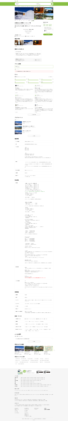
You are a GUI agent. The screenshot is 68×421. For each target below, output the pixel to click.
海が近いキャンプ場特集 (42, 399)
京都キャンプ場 (29, 383)
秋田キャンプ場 (36, 377)
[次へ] (52, 29)
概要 (15, 20)
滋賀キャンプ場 (32, 383)
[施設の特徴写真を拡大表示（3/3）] (37, 42)
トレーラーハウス (35, 390)
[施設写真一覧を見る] (24, 13)
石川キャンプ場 (35, 380)
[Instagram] (44, 409)
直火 (15, 395)
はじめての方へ (16, 410)
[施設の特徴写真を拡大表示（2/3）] (28, 42)
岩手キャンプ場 (29, 377)
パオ (39, 390)
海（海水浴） (23, 394)
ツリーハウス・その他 (43, 390)
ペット (16, 395)
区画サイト (29, 390)
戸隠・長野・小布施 (17, 358)
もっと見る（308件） (34, 114)
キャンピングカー (37, 394)
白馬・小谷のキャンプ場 (33, 6)
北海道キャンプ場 (22, 377)
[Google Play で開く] (48, 372)
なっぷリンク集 (16, 411)
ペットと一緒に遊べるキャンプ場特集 (25, 399)
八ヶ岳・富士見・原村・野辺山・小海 (25, 360)
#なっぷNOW (26, 410)
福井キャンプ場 (39, 380)
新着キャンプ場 (31, 399)
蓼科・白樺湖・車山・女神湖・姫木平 (34, 360)
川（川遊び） (20, 394)
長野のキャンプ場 (28, 6)
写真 (19, 20)
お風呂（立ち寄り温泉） (42, 394)
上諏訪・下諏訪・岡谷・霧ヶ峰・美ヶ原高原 (44, 360)
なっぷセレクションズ (27, 409)
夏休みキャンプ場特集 (32, 400)
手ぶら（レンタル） (31, 394)
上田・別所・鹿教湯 (36, 358)
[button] (24, 88)
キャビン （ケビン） (26, 390)
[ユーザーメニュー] (52, 1)
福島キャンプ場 (43, 377)
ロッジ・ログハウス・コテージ (18, 390)
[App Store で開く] (41, 372)
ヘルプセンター (35, 409)
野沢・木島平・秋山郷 (23, 358)
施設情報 (29, 20)
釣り (33, 394)
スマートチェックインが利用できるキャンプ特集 (19, 400)
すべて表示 (16, 92)
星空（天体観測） (46, 394)
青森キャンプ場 (26, 377)
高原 (26, 394)
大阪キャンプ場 (22, 383)
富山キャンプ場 (32, 380)
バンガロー (22, 390)
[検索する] (52, 4)
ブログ (24, 20)
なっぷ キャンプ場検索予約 (17, 6)
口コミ (21, 20)
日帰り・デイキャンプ (17, 394)
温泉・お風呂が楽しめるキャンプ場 (18, 399)
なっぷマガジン (26, 411)
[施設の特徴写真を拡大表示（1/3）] (19, 42)
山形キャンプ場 (39, 377)
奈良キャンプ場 (35, 383)
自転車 (52, 394)
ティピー (38, 390)
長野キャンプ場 (25, 380)
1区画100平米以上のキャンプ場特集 (36, 399)
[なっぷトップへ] (16, 1)
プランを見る (48, 34)
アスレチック (50, 394)
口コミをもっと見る (48, 32)
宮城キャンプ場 (32, 377)
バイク (35, 394)
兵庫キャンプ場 (25, 383)
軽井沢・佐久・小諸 (17, 360)
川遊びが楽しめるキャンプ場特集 (44, 400)
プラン (17, 20)
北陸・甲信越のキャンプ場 (23, 6)
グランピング (46, 390)
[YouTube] (49, 409)
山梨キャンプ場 (22, 380)
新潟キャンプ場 (29, 380)
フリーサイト (32, 390)
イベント (26, 20)
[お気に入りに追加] (23, 346)
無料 (27, 394)
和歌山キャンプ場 (39, 383)
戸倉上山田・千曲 (46, 358)
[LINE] (45, 409)
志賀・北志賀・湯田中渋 (30, 358)
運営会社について (16, 409)
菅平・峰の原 (41, 358)
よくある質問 (32, 20)
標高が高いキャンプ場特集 (37, 400)
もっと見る (34, 341)
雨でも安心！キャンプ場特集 (27, 400)
